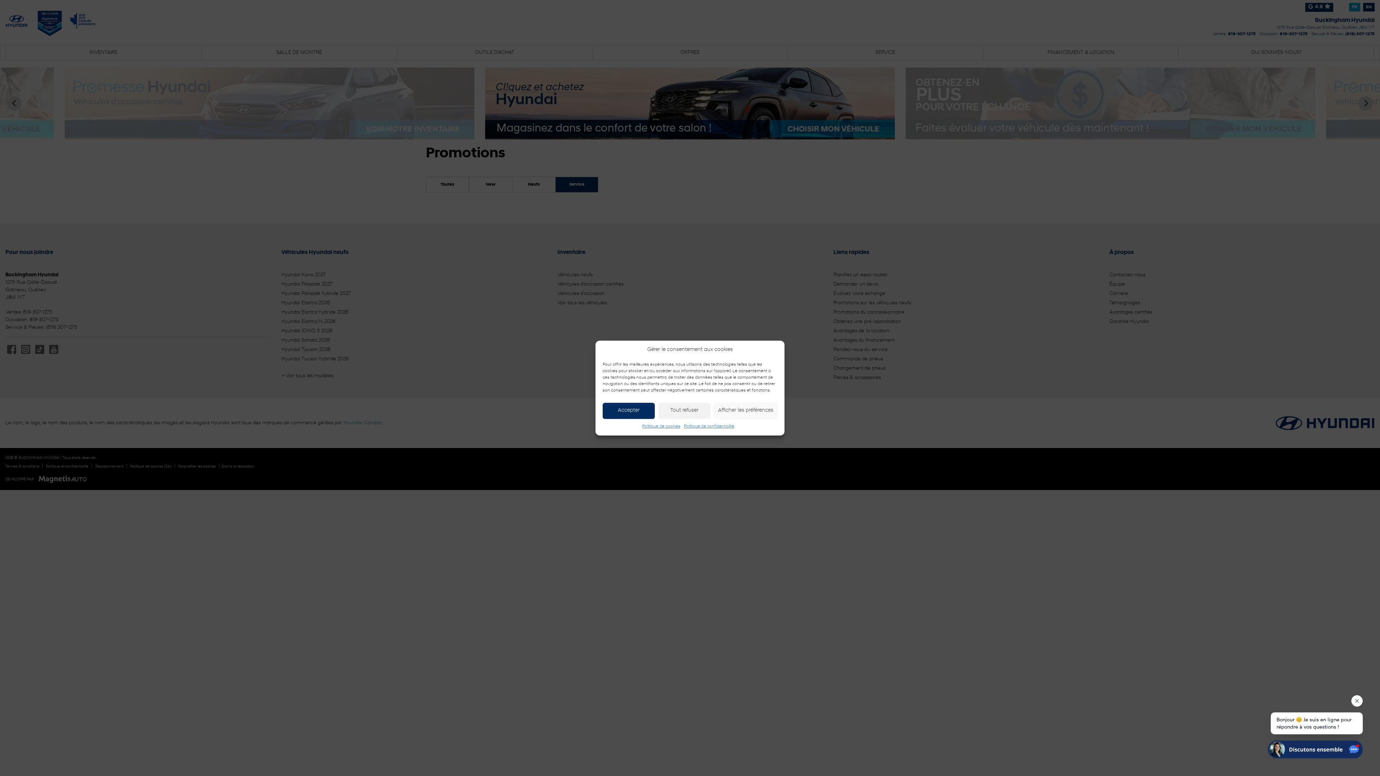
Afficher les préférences (745, 410)
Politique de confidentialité (709, 426)
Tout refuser (684, 410)
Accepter (629, 410)
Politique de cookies (661, 426)
